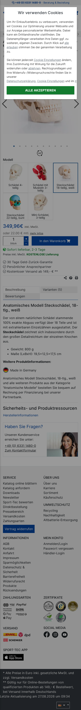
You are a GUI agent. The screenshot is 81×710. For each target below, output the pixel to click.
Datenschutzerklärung (21, 81)
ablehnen (34, 68)
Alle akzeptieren (40, 90)
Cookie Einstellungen (47, 60)
